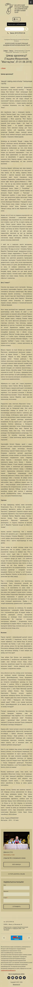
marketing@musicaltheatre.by (8, 970)
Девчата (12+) (8, 852)
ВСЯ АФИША (16, 864)
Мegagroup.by (16, 984)
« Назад (3, 68)
